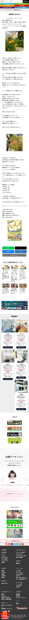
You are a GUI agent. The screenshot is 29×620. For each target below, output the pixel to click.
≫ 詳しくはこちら (8, 347)
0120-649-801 (21, 338)
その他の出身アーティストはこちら (14, 493)
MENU (26, 1)
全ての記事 (3, 552)
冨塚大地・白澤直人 (5, 597)
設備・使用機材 (19, 557)
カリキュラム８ (19, 553)
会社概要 (18, 595)
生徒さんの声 (4, 583)
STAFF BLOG (8, 9)
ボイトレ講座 (4, 559)
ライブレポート (4, 560)
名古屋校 (3, 575)
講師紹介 (18, 563)
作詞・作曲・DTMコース (21, 577)
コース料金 (18, 570)
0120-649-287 (7, 338)
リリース (3, 555)
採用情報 (18, 594)
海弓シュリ (3, 595)
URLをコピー (14, 255)
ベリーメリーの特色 (20, 552)
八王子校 (3, 572)
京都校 (2, 577)
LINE (8, 248)
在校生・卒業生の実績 (6, 599)
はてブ (20, 251)
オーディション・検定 (21, 555)
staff (15, 18)
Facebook (8, 251)
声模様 (2, 562)
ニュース (3, 553)
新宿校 (2, 570)
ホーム (2, 9)
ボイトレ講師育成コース (21, 579)
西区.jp (17, 603)
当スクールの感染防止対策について (14, 541)
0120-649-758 (21, 369)
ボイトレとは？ (19, 572)
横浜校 (2, 574)
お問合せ (18, 586)
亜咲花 (2, 594)
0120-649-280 (7, 370)
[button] (2, 478)
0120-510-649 (21, 400)
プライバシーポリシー (21, 597)
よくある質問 (19, 585)
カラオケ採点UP (19, 574)
